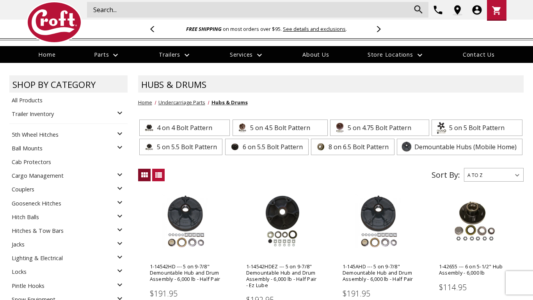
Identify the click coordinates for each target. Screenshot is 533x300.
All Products (27, 100)
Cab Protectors (31, 162)
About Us (315, 54)
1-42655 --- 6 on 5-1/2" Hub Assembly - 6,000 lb (471, 269)
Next (377, 29)
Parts (107, 55)
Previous (155, 29)
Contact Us (479, 54)
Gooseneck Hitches (36, 203)
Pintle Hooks (28, 285)
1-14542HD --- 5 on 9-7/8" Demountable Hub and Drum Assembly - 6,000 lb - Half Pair (185, 272)
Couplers (23, 189)
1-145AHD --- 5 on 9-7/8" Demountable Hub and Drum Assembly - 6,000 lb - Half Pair (378, 272)
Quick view (185, 233)
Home (46, 54)
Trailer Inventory (33, 114)
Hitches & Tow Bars (38, 230)
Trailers (175, 55)
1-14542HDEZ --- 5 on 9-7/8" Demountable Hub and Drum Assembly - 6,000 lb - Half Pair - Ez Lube (281, 276)
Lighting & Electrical (37, 258)
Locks (19, 271)
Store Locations (396, 55)
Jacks (18, 244)
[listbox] (494, 175)
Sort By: (446, 175)
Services (247, 55)
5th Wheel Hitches (35, 134)
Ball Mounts (27, 148)
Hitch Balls (25, 217)
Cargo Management (38, 175)
